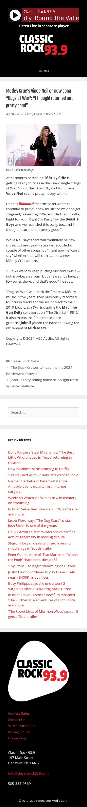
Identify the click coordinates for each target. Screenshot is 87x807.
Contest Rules (19, 713)
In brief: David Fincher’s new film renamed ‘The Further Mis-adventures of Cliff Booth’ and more (41, 599)
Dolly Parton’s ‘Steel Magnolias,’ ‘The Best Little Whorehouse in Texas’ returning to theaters (41, 457)
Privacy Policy (19, 732)
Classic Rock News (25, 361)
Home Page (17, 738)
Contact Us (16, 719)
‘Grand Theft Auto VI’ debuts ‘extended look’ (43, 475)
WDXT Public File (21, 725)
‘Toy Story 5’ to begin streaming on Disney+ (42, 566)
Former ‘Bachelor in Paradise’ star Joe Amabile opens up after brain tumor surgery (38, 486)
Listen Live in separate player (44, 26)
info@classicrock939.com (28, 773)
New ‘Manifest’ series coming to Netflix (39, 468)
